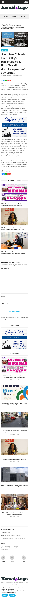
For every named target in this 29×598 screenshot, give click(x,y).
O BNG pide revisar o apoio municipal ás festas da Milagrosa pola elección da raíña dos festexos (12, 204)
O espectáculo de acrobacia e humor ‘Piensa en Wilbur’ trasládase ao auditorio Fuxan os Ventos (14, 404)
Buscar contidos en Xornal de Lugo (9, 546)
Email (3, 296)
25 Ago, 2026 (12, 379)
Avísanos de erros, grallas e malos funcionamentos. (13, 538)
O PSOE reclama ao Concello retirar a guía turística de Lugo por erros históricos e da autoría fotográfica (13, 228)
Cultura (14, 16)
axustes (14, 592)
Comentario (5, 268)
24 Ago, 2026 (12, 434)
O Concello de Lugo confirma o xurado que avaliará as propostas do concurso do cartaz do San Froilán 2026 (13, 252)
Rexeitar (12, 595)
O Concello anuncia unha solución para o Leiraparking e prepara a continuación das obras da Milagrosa (14, 431)
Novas (6, 16)
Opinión (23, 16)
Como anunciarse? (5, 549)
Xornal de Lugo (7, 75)
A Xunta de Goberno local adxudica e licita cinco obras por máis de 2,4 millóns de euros (14, 513)
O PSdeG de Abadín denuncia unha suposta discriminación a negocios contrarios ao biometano (14, 486)
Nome (3, 289)
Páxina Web (4, 303)
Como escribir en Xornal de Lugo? (9, 547)
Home (2, 24)
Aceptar (5, 595)
